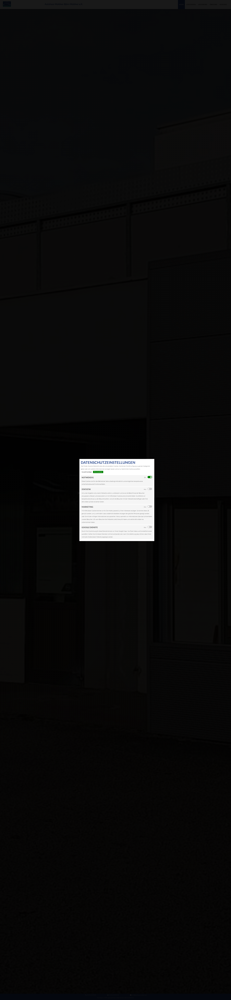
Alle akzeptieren (98, 472)
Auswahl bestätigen (87, 472)
